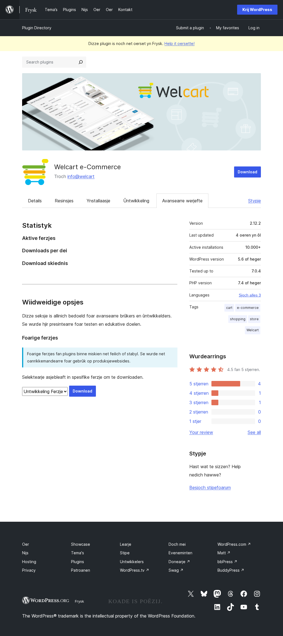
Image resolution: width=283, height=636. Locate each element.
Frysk (79, 601)
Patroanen (80, 570)
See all (254, 432)
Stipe (125, 552)
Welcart (253, 330)
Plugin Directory (36, 27)
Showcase (80, 544)
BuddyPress (231, 570)
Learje (125, 544)
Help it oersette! (179, 43)
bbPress (227, 561)
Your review (201, 432)
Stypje (254, 200)
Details (35, 200)
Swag (176, 570)
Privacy (29, 570)
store (254, 319)
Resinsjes (64, 200)
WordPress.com (234, 544)
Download (247, 171)
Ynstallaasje (98, 200)
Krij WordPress (257, 9)
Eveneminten (180, 552)
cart (229, 308)
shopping (237, 319)
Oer (25, 544)
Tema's (77, 552)
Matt (224, 552)
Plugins (77, 561)
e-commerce (248, 308)
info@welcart (81, 176)
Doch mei (177, 544)
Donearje (179, 561)
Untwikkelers (132, 561)
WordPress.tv (134, 570)
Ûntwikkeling (136, 200)
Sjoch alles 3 (250, 295)
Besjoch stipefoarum (210, 487)
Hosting (29, 561)
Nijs (25, 552)
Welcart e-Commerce (87, 167)
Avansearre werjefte (182, 200)
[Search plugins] (80, 62)
